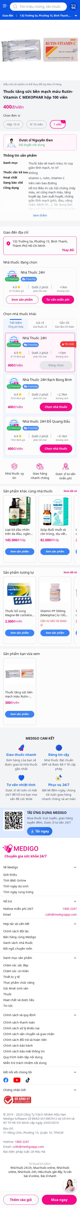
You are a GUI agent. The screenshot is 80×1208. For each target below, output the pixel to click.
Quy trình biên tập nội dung (22, 1057)
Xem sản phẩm (22, 299)
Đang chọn (56, 365)
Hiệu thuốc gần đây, (50, 1172)
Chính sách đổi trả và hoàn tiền (25, 1040)
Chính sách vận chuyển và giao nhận (28, 1034)
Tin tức (8, 1006)
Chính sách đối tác (16, 931)
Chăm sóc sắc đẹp (15, 965)
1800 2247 (70, 909)
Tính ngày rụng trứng (18, 892)
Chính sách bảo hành (18, 1045)
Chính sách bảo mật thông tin (24, 1051)
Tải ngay (42, 831)
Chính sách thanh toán (19, 1022)
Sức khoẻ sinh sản (15, 988)
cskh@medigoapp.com (61, 914)
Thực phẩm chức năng (18, 983)
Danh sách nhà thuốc (18, 943)
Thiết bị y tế (11, 977)
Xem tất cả (70, 491)
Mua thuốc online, (44, 1168)
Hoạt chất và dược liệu (18, 1000)
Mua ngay (59, 1199)
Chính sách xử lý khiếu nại (21, 1028)
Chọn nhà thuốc (56, 407)
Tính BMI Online (14, 880)
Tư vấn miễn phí (57, 299)
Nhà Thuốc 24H (33, 272)
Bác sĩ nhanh (48, 1176)
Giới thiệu (10, 875)
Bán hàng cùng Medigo (19, 937)
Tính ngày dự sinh (16, 886)
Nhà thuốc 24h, (27, 1172)
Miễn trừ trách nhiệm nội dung (25, 1063)
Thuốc (7, 994)
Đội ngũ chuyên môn (17, 948)
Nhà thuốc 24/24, (21, 1168)
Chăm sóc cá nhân (16, 971)
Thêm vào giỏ (21, 1199)
